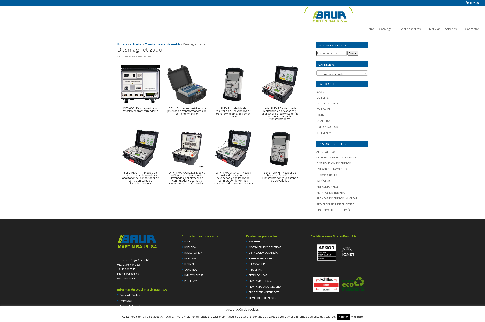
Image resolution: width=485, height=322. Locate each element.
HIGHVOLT (323, 115)
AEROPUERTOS (326, 152)
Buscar (353, 53)
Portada (122, 44)
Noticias (434, 29)
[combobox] (342, 73)
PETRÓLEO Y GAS (327, 186)
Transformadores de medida (162, 44)
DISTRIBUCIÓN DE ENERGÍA (334, 163)
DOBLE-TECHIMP (327, 103)
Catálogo (385, 29)
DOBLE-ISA (323, 97)
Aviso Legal (126, 300)
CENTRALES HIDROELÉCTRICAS (336, 157)
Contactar (472, 29)
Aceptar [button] (343, 316)
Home (370, 29)
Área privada (472, 3)
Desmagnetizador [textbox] (341, 74)
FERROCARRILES (326, 175)
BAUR (320, 91)
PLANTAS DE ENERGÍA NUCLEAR (336, 198)
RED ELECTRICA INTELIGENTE (335, 204)
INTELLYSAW (324, 132)
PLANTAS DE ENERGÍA (330, 192)
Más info (357, 316)
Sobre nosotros (410, 29)
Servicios (451, 29)
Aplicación (136, 44)
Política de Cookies (130, 295)
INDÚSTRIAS (324, 181)
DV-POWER (323, 109)
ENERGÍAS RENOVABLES (331, 169)
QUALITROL (323, 121)
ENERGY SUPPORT (328, 126)
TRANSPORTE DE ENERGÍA (333, 210)
